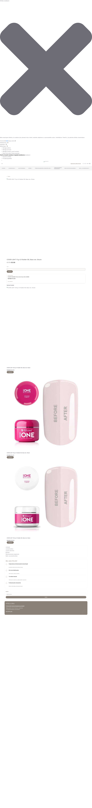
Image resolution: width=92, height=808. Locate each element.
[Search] (83, 163)
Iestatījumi (11, 155)
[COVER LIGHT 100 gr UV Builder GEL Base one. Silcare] (46, 497)
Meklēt (7, 591)
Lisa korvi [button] (10, 372)
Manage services (7, 149)
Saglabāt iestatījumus (19, 155)
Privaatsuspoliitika (7, 158)
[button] (46, 69)
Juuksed (3, 168)
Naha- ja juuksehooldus (84, 168)
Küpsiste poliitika (7, 156)
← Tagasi (8, 176)
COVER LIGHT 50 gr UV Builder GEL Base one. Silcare (18, 452)
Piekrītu (2, 155)
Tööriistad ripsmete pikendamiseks (58, 168)
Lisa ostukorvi (10, 281)
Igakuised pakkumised (76, 163)
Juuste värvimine (21, 168)
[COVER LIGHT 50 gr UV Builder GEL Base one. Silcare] (46, 412)
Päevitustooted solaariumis (70, 168)
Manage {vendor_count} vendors (11, 151)
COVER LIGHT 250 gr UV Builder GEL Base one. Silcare (18, 367)
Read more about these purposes (11, 153)
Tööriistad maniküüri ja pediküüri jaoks (43, 168)
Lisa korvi (10, 271)
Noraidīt (6, 155)
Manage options (7, 148)
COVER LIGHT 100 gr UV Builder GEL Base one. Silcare (18, 538)
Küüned (29, 168)
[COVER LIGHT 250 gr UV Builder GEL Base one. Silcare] (46, 327)
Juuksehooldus (12, 168)
